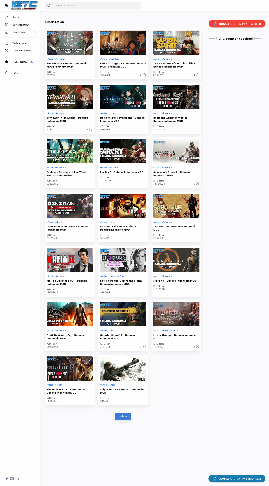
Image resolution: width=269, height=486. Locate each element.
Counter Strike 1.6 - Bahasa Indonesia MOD (117, 337)
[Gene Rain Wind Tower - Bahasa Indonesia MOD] (70, 206)
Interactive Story (116, 276)
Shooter (59, 222)
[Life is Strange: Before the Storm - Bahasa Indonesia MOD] (123, 260)
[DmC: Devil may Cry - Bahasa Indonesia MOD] (70, 314)
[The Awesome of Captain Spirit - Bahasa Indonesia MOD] (176, 43)
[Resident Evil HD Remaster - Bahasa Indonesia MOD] (176, 97)
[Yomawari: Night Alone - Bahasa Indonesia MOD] (70, 97)
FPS (111, 330)
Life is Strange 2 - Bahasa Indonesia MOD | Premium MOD (123, 65)
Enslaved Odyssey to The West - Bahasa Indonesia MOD (67, 174)
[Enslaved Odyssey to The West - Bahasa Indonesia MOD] (70, 151)
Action (50, 59)
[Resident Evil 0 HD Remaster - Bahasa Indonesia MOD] (70, 368)
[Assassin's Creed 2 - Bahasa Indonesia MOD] (176, 151)
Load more (123, 416)
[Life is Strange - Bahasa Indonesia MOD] (176, 314)
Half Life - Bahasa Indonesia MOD (174, 280)
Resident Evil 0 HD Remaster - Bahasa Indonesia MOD (66, 391)
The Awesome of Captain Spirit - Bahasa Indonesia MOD (174, 65)
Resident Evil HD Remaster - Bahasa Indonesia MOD (171, 119)
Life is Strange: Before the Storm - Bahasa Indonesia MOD (122, 282)
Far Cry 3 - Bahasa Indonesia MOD (121, 172)
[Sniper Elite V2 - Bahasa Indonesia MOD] (123, 368)
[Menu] (6, 5)
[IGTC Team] (26, 5)
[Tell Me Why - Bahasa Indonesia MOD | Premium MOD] (70, 43)
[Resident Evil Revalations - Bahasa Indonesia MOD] (123, 97)
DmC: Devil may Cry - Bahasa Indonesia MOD (65, 337)
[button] (49, 6)
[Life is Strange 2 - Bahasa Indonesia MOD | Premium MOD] (123, 43)
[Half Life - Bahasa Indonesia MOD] (176, 260)
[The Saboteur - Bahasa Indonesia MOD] (176, 206)
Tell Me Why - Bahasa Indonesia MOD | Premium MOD (67, 65)
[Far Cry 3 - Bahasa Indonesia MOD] (123, 151)
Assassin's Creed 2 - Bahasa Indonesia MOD (171, 174)
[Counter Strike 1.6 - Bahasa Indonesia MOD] (123, 314)
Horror (112, 113)
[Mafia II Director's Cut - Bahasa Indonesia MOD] (70, 260)
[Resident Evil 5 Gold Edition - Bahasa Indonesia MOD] (123, 206)
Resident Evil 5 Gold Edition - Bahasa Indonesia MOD (118, 228)
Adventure (61, 59)
